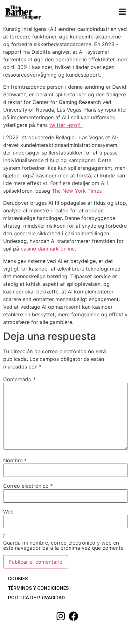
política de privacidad (36, 598)
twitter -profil (66, 125)
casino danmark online (48, 248)
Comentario (19, 379)
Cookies (18, 578)
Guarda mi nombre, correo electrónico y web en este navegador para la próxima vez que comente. (64, 545)
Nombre (15, 460)
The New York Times (77, 191)
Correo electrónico (28, 485)
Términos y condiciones (38, 588)
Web (8, 511)
